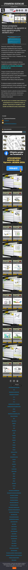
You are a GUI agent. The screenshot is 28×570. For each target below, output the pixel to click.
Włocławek (14, 483)
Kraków (14, 437)
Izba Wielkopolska (14, 514)
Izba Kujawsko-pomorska (14, 548)
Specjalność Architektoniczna (14, 490)
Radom (14, 461)
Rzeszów (14, 435)
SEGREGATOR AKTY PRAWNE (14, 404)
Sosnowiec (14, 464)
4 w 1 (14, 401)
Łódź (14, 428)
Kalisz (14, 488)
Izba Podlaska (14, 528)
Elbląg (14, 480)
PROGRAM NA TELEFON (14, 394)
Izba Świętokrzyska (14, 521)
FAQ (14, 389)
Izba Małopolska (14, 538)
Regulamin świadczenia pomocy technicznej (14, 555)
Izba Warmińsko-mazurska (14, 519)
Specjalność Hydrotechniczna (14, 507)
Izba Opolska (14, 533)
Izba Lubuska (14, 543)
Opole (14, 442)
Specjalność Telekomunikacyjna (14, 509)
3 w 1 (14, 399)
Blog (14, 418)
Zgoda (14, 568)
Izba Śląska (14, 524)
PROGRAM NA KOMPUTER (14, 392)
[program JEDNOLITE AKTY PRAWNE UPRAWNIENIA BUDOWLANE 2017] (14, 39)
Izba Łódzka (14, 540)
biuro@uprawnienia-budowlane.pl (10, 123)
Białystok (14, 423)
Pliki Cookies (14, 560)
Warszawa (14, 430)
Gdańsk (14, 454)
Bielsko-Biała (14, 471)
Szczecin (14, 459)
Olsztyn (14, 447)
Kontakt (14, 411)
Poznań (14, 449)
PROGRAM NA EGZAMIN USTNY (14, 413)
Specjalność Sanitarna (14, 495)
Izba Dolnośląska (14, 550)
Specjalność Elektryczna (14, 502)
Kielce (14, 425)
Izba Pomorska (14, 526)
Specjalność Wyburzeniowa (14, 512)
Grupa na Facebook (14, 416)
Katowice (14, 440)
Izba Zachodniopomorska (14, 516)
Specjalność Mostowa (14, 500)
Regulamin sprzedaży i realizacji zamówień (14, 552)
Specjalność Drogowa (14, 497)
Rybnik (14, 478)
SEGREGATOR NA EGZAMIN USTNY (14, 406)
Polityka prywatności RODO (14, 557)
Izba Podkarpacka (14, 531)
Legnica (14, 485)
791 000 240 (6, 120)
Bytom (14, 476)
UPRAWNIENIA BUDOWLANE (14, 387)
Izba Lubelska (14, 545)
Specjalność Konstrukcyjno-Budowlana (14, 492)
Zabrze (14, 473)
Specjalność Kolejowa (14, 504)
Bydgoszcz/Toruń (14, 452)
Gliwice (14, 466)
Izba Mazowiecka (14, 536)
